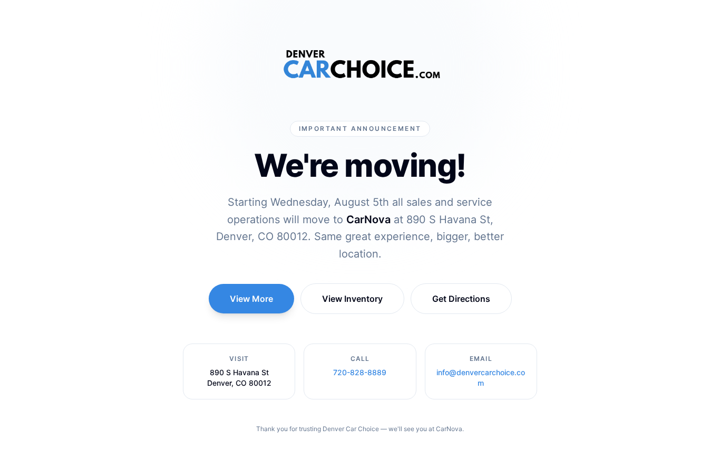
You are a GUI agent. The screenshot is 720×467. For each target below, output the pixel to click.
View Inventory (352, 298)
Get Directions (461, 298)
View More (251, 298)
